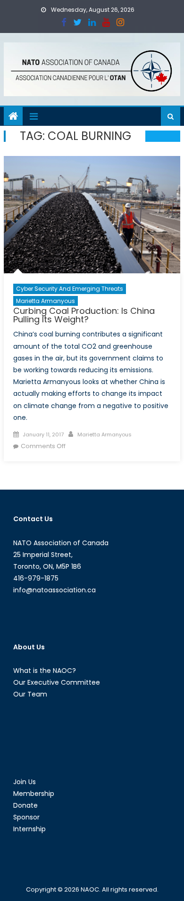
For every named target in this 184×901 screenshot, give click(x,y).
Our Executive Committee (56, 682)
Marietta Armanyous (45, 301)
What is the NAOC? (44, 670)
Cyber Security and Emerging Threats (69, 289)
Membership (33, 793)
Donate (25, 805)
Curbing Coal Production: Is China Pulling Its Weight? (84, 315)
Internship (29, 829)
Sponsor (26, 817)
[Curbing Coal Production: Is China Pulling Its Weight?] (92, 214)
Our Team (30, 694)
